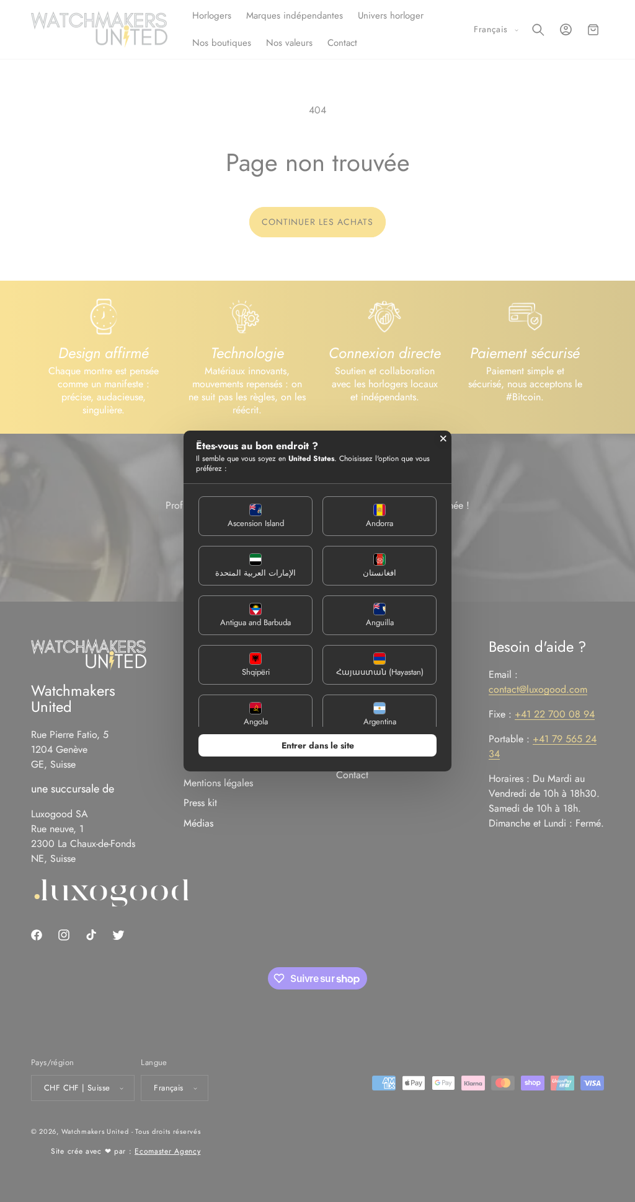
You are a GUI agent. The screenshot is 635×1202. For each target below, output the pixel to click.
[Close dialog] (443, 439)
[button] (255, 516)
